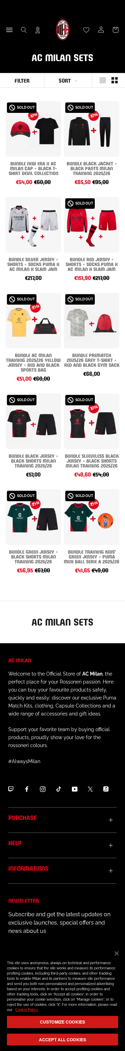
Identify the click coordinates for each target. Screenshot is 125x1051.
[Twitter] (90, 788)
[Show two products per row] (114, 80)
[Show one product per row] (103, 80)
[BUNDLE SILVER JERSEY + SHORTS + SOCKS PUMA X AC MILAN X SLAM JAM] (33, 225)
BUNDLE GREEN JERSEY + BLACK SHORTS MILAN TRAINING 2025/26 (33, 556)
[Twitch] (11, 788)
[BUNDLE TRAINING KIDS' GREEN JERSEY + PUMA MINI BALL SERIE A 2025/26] (91, 517)
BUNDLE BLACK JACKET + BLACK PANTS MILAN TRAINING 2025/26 (92, 167)
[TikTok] (58, 788)
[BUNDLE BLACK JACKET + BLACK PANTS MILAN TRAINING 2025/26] (91, 129)
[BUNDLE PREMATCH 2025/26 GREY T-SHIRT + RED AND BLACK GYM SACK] (91, 320)
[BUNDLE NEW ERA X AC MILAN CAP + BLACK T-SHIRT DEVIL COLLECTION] (33, 129)
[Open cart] (115, 30)
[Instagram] (42, 788)
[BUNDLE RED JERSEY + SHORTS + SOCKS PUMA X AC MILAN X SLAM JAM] (91, 225)
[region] (62, 997)
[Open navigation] (9, 30)
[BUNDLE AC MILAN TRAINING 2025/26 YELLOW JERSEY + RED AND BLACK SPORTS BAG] (33, 320)
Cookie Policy (26, 1010)
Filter (22, 80)
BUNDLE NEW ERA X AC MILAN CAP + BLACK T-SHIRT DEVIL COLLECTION (33, 167)
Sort (65, 80)
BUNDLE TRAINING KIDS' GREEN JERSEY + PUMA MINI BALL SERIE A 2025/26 (91, 556)
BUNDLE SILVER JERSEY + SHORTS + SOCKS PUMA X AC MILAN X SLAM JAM (33, 263)
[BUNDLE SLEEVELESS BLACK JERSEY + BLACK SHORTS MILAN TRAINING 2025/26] (91, 421)
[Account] (101, 30)
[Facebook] (27, 788)
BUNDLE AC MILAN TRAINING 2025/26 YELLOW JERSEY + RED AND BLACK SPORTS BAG (33, 362)
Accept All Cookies (62, 1039)
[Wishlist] (86, 30)
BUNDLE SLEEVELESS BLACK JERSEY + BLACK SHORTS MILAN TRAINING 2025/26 (92, 460)
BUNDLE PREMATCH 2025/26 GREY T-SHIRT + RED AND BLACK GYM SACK (91, 359)
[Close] (116, 953)
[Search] (24, 30)
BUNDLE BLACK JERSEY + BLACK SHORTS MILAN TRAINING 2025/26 (33, 460)
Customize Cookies (62, 1022)
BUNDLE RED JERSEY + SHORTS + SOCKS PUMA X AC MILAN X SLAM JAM (92, 263)
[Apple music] (106, 788)
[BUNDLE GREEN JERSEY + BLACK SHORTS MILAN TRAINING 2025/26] (33, 517)
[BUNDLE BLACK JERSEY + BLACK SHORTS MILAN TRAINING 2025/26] (33, 421)
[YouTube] (74, 788)
